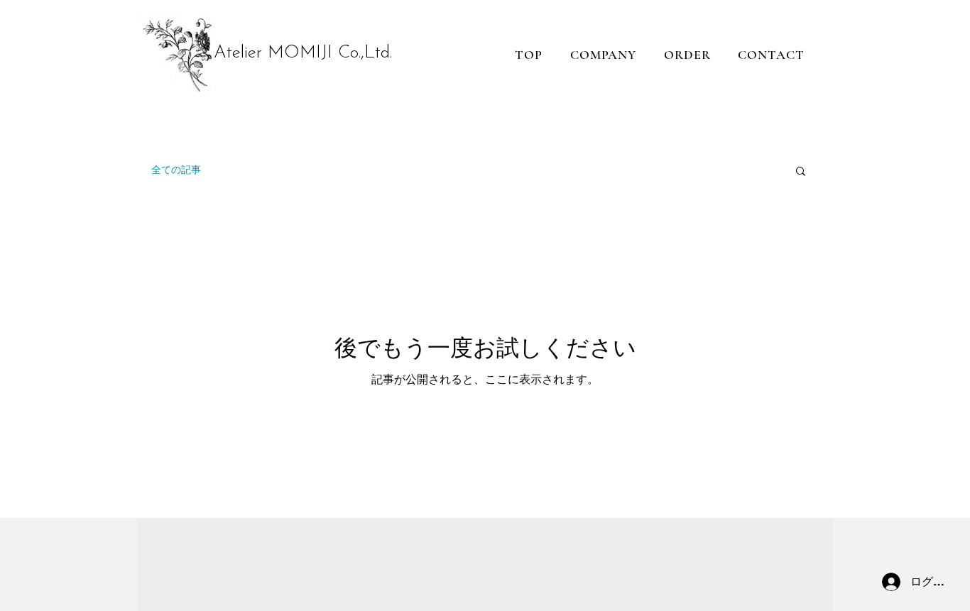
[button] (800, 172)
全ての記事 (176, 169)
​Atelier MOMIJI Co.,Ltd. (303, 53)
